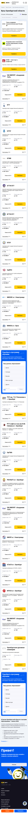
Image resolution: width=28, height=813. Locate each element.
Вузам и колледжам (5, 790)
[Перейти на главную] (5, 2)
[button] (14, 35)
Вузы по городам (4, 808)
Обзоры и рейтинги (5, 801)
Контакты (3, 794)
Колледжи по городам (5, 806)
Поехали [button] (14, 764)
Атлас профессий (4, 804)
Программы (5, 98)
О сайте (2, 788)
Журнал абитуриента (5, 799)
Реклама (24, 40)
